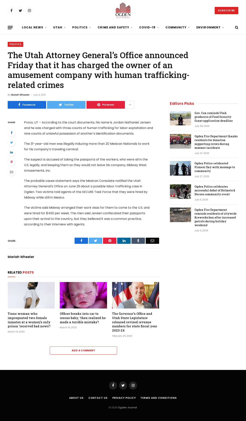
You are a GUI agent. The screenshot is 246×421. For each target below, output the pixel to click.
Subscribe (226, 10)
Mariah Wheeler (20, 94)
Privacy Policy (124, 398)
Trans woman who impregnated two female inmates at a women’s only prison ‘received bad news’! (29, 320)
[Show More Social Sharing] (130, 105)
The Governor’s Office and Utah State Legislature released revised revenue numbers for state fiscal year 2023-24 (134, 322)
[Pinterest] (11, 162)
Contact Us (98, 398)
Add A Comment (83, 350)
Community (175, 27)
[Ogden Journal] (123, 10)
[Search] (236, 27)
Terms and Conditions (158, 398)
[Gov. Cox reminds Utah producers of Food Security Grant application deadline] (180, 118)
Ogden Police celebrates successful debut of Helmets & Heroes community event (214, 190)
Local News (32, 27)
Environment (208, 27)
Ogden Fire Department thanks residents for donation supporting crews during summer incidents (216, 142)
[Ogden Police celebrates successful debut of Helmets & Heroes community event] (180, 191)
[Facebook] (11, 132)
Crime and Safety (113, 27)
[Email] (11, 172)
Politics (80, 27)
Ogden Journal (127, 407)
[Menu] (10, 27)
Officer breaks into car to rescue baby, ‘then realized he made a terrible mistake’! (83, 318)
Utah (57, 27)
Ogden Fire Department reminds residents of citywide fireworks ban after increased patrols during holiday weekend (215, 217)
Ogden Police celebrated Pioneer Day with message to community (214, 167)
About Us (76, 398)
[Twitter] (11, 142)
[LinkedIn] (11, 152)
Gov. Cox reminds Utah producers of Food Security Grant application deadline (213, 116)
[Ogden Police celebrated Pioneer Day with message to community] (180, 168)
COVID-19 (147, 27)
